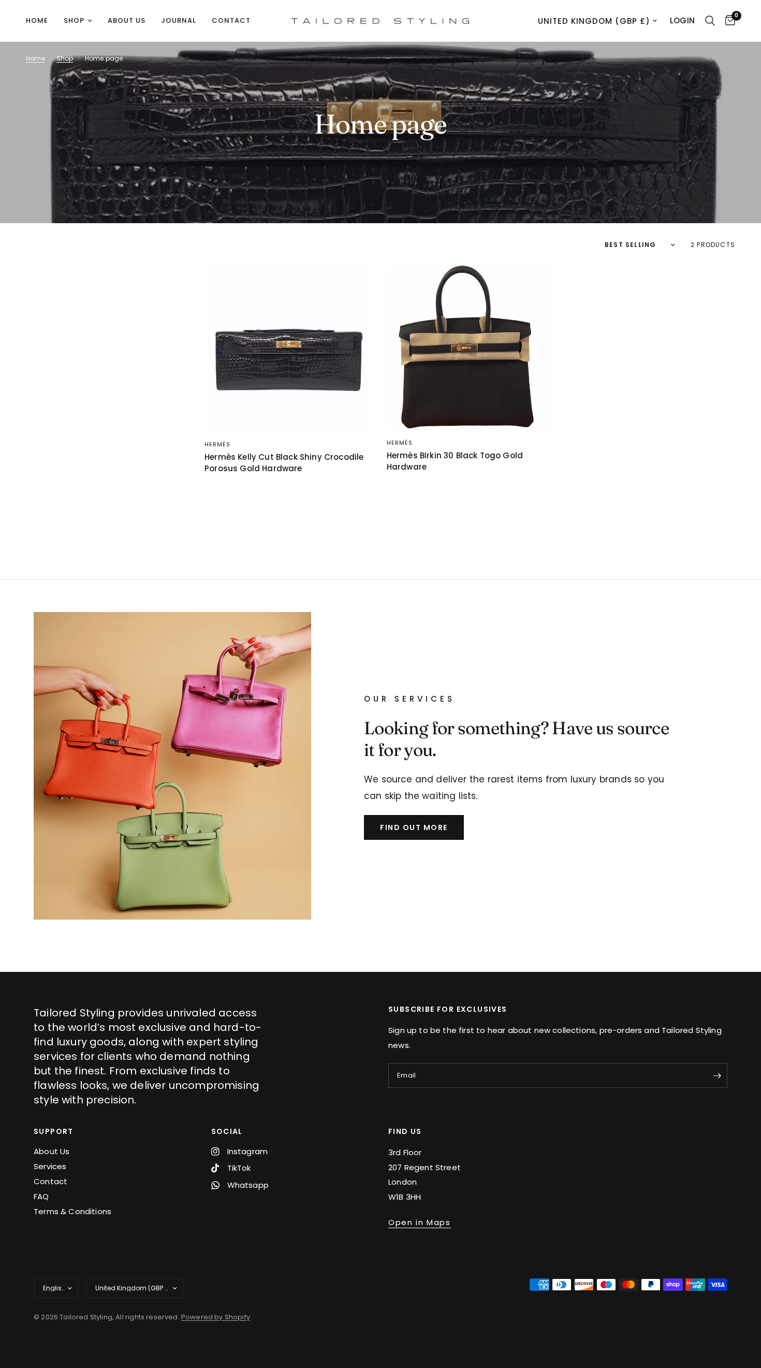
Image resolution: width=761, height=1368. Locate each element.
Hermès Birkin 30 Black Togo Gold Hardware (455, 461)
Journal (178, 20)
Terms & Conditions (72, 1211)
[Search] (710, 20)
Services (50, 1166)
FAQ (41, 1196)
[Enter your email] (717, 1075)
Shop (74, 20)
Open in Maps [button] (419, 1222)
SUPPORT (54, 1131)
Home (37, 20)
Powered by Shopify (215, 1317)
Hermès (217, 444)
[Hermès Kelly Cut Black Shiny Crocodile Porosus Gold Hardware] (287, 348)
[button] (414, 827)
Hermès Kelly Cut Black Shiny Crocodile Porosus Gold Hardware (283, 463)
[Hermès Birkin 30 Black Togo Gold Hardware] (470, 347)
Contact (231, 20)
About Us (51, 1151)
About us (126, 20)
